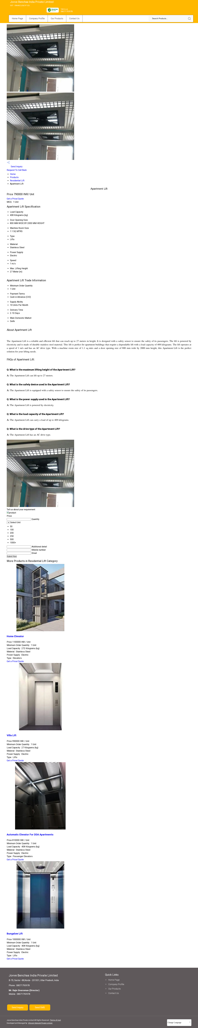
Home (13, 174)
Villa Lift (11, 735)
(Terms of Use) (55, 1020)
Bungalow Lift (15, 933)
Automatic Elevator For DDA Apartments (30, 834)
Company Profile (37, 18)
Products (14, 177)
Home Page (17, 18)
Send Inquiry (16, 166)
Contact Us (74, 18)
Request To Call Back (17, 170)
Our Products (57, 18)
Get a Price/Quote (15, 198)
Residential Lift (17, 180)
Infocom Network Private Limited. (40, 1023)
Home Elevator (15, 636)
